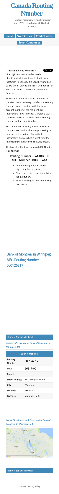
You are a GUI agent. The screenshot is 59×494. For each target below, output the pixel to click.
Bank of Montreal (24, 337)
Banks (9, 36)
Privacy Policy (34, 486)
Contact (22, 486)
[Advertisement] (30, 58)
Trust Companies (29, 42)
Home (10, 337)
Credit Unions (44, 36)
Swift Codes (24, 36)
